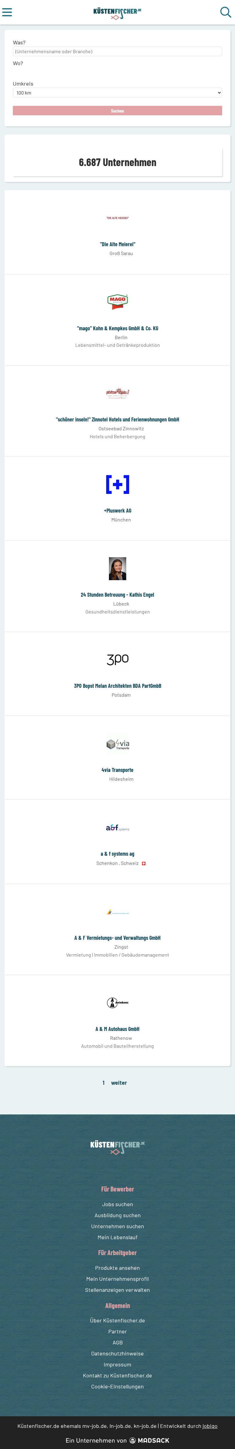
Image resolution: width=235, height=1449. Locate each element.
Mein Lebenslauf (117, 1237)
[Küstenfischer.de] (118, 12)
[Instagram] (124, 1169)
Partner (117, 1331)
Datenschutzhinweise (117, 1353)
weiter (119, 1082)
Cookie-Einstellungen (117, 1386)
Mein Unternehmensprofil (117, 1278)
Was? (19, 42)
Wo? (18, 63)
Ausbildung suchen (118, 1215)
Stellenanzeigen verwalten (117, 1289)
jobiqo (210, 1425)
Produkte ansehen (117, 1267)
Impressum (117, 1364)
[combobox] (117, 51)
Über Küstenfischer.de (117, 1320)
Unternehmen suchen (117, 1226)
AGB (118, 1342)
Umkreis (23, 83)
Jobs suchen (117, 1204)
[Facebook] (112, 1169)
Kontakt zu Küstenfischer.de (117, 1375)
